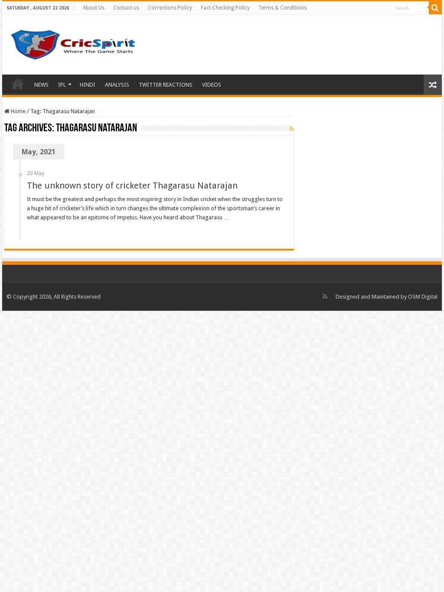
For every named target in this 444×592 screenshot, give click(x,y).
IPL (62, 84)
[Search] (435, 7)
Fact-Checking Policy (225, 8)
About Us (93, 8)
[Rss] (325, 296)
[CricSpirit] (74, 43)
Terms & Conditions (282, 8)
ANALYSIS (117, 84)
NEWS (41, 84)
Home (18, 84)
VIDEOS (211, 84)
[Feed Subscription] (291, 128)
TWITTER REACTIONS (166, 84)
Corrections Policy (170, 8)
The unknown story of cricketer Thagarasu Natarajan (132, 185)
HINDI (87, 84)
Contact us (126, 8)
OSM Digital (422, 296)
